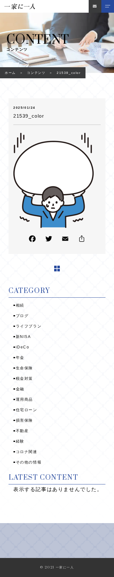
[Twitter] (49, 240)
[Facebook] (32, 240)
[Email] (65, 240)
